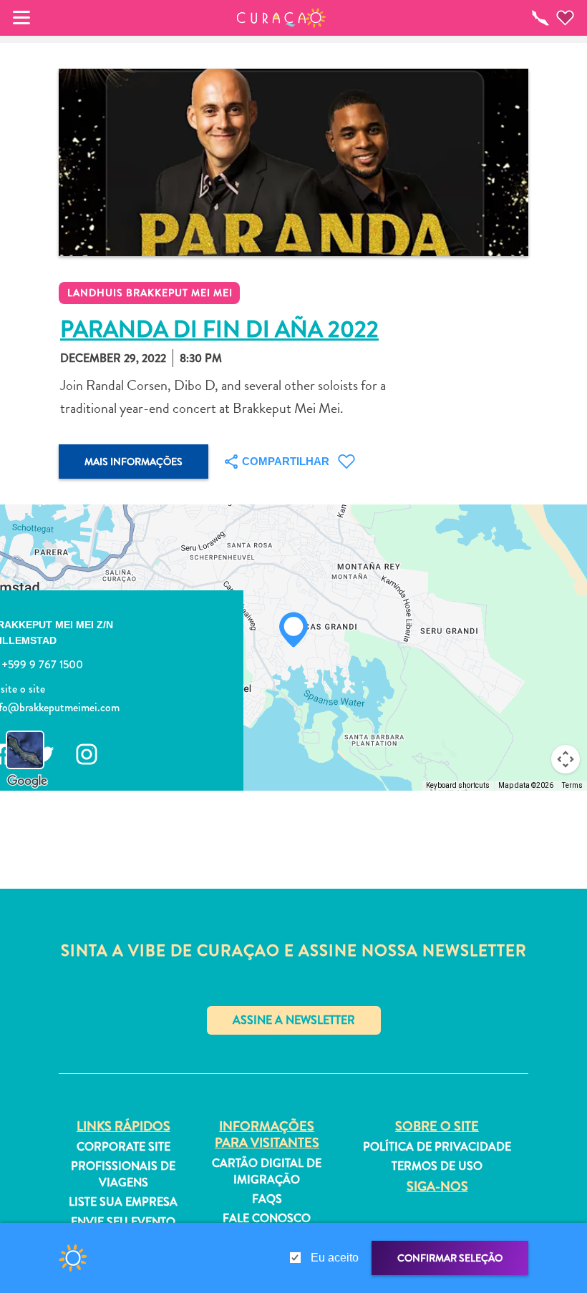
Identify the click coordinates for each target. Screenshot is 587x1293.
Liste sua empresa (123, 1202)
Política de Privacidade (437, 1147)
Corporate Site (123, 1147)
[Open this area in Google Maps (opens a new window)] (27, 781)
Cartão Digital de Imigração (266, 1171)
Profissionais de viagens (123, 1174)
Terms (572, 785)
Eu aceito (335, 1257)
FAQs (267, 1199)
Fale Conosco (267, 1218)
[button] (281, 18)
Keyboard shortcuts (458, 785)
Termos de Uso (437, 1166)
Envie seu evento (123, 1222)
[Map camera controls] (565, 759)
